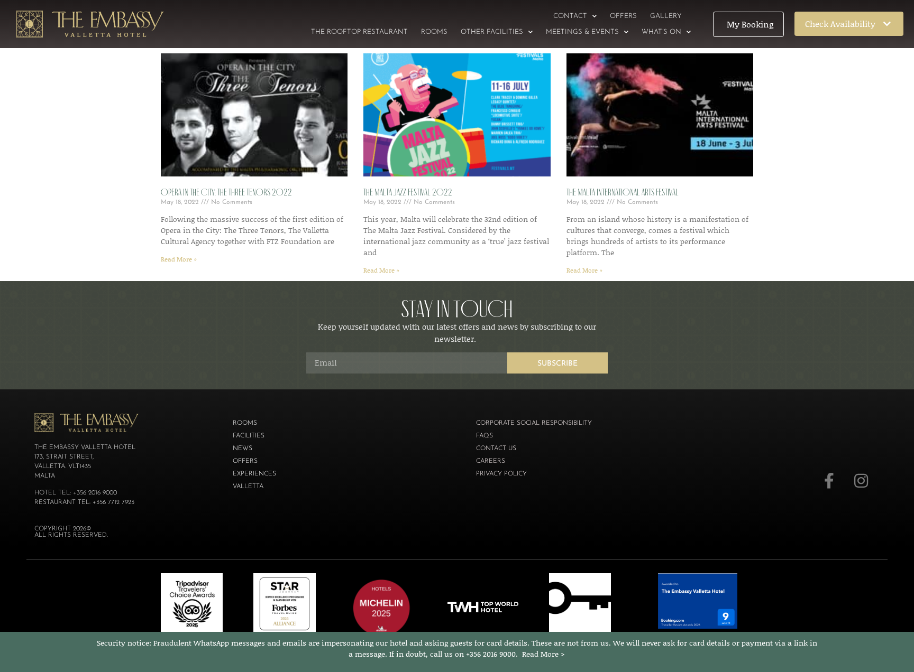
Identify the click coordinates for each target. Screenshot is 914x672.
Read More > (543, 653)
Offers (623, 16)
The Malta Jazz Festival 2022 (407, 192)
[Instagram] (861, 481)
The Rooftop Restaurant (359, 32)
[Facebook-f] (829, 481)
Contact (570, 16)
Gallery (666, 16)
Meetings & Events (582, 32)
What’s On (661, 32)
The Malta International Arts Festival (622, 192)
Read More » (179, 259)
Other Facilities (492, 32)
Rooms (434, 32)
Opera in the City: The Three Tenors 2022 (226, 192)
